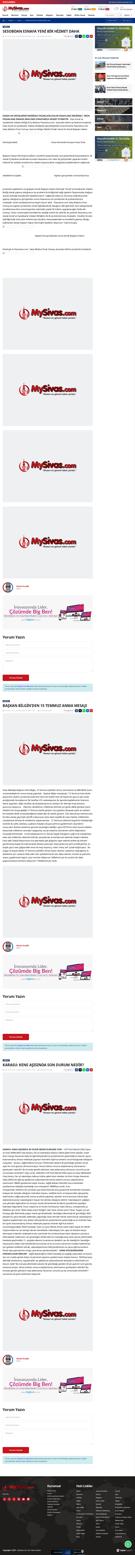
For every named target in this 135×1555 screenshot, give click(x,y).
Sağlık (69, 15)
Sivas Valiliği (119, 1511)
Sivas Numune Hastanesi (120, 1533)
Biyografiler (80, 1530)
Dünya (24, 15)
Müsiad (79, 1524)
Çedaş (98, 1527)
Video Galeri (80, 1533)
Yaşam (117, 1501)
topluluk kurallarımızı (25, 686)
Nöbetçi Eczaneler (102, 1533)
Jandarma (118, 1537)
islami (78, 1511)
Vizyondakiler (100, 1530)
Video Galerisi (126, 20)
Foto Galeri (119, 1530)
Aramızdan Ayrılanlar (122, 1507)
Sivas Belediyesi (101, 1514)
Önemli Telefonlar (53, 1499)
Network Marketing (103, 1511)
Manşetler (118, 1504)
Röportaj (99, 1507)
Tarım (98, 1524)
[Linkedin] (19, 1499)
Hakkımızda (51, 1491)
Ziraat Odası (119, 1524)
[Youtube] (23, 1499)
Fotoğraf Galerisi (112, 20)
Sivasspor (118, 1514)
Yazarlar (91, 15)
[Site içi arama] (120, 15)
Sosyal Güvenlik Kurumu (101, 1491)
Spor (32, 15)
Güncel (5, 15)
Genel (78, 1491)
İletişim (49, 1515)
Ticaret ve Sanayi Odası (123, 1517)
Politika (40, 15)
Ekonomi (15, 15)
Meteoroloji (119, 1520)
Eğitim (78, 1504)
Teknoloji (59, 15)
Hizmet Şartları (52, 1509)
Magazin (49, 15)
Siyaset (98, 1537)
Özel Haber (80, 1507)
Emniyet (79, 1517)
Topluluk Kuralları (53, 1504)
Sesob (78, 1520)
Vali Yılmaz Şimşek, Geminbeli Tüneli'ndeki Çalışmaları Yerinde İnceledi (78, 2)
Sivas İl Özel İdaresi (102, 1517)
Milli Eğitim (100, 1520)
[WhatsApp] (128, 1544)
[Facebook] (4, 1499)
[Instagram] (14, 1499)
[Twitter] (9, 1499)
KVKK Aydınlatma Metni (55, 1496)
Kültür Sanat (79, 15)
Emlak (78, 1527)
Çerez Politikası (52, 1501)
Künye (49, 1493)
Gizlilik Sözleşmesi (53, 1512)
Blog (78, 1537)
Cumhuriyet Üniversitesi (84, 1514)
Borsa (117, 1527)
